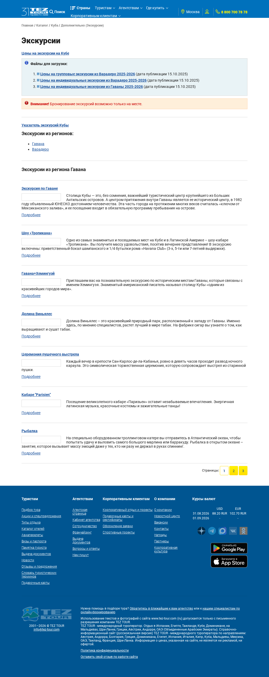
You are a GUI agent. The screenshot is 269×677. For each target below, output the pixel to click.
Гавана (38, 144)
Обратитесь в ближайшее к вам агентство (161, 608)
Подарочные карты (36, 582)
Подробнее (31, 215)
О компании (163, 509)
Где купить (155, 8)
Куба (54, 25)
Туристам (103, 8)
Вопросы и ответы (86, 548)
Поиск (59, 11)
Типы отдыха (31, 522)
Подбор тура (31, 509)
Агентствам (129, 8)
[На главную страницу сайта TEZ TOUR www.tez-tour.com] (35, 12)
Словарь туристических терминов (39, 574)
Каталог (42, 25)
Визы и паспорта (34, 541)
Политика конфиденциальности (105, 650)
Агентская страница (80, 511)
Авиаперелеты (32, 535)
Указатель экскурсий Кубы (45, 125)
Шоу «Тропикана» (37, 232)
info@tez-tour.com (47, 629)
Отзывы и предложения (39, 566)
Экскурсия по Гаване (40, 188)
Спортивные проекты (119, 532)
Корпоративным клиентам (94, 16)
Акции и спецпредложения (41, 516)
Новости (28, 560)
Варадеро (40, 149)
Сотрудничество (85, 526)
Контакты (161, 528)
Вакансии (161, 522)
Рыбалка (30, 430)
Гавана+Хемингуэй (38, 273)
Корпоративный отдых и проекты (128, 509)
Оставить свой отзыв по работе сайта (109, 657)
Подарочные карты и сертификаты (118, 518)
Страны (83, 7)
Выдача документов (36, 554)
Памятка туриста (34, 547)
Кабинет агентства (86, 519)
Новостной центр (167, 516)
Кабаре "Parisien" (36, 394)
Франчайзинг (82, 532)
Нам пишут (81, 555)
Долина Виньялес (37, 313)
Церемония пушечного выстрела (50, 354)
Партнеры (161, 541)
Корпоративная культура (166, 549)
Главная (27, 25)
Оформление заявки (118, 526)
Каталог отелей (33, 528)
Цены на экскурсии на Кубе (45, 53)
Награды (160, 535)
